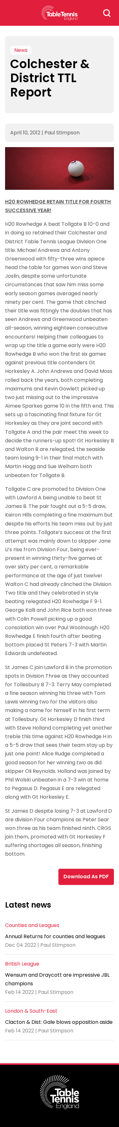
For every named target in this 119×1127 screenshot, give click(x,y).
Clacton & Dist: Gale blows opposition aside (59, 1022)
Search (107, 13)
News (21, 50)
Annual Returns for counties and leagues (55, 936)
